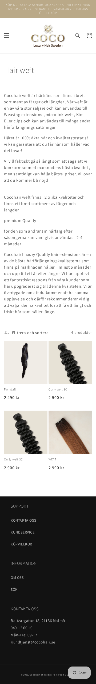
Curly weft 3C (58, 389)
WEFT (52, 459)
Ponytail (10, 389)
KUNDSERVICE (23, 532)
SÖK (14, 589)
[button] (7, 35)
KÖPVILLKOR (21, 544)
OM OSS (17, 577)
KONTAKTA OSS (23, 520)
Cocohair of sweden (41, 674)
